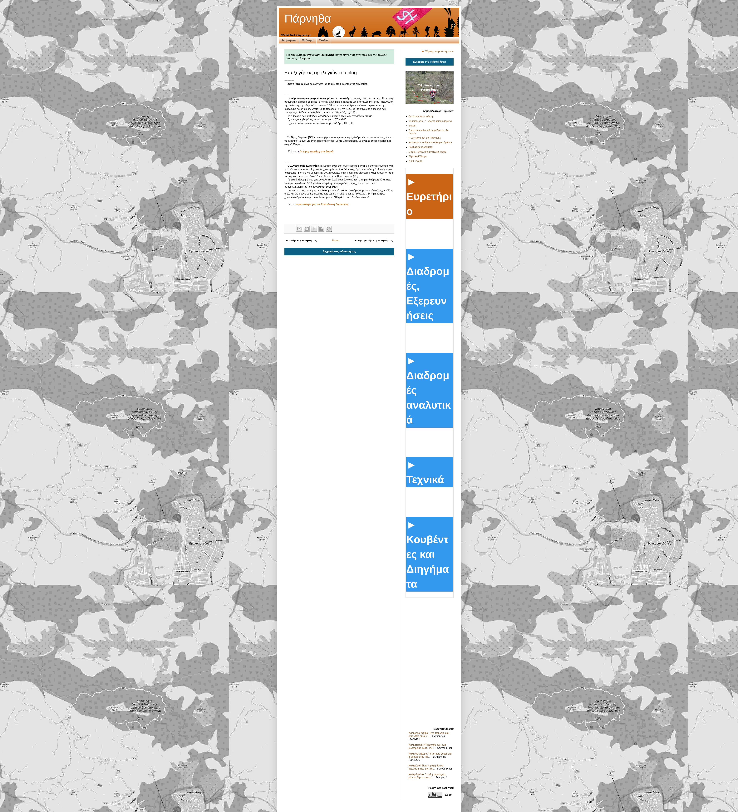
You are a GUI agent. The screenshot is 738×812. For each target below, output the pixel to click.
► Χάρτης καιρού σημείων (438, 51)
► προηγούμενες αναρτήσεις (373, 240)
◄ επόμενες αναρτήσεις (301, 240)
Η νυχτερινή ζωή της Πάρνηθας (425, 137)
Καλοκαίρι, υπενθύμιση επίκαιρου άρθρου (430, 142)
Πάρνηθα (307, 18)
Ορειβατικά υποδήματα (420, 147)
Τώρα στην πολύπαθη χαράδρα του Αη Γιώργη (429, 131)
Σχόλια (323, 40)
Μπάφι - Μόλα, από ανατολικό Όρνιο (427, 151)
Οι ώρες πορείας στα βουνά (316, 151)
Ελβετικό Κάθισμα (418, 156)
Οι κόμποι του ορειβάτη (421, 116)
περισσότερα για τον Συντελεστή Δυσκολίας (321, 204)
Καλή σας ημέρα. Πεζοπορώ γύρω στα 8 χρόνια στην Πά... (430, 755)
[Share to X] (314, 229)
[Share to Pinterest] (329, 229)
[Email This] (299, 229)
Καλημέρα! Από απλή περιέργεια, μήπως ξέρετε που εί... (427, 776)
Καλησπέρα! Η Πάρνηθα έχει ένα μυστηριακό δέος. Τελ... (427, 746)
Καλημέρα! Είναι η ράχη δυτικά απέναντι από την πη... (426, 767)
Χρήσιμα (307, 40)
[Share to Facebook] (321, 229)
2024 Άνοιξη (415, 161)
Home (335, 240)
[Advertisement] (430, 661)
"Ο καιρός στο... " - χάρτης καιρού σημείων (430, 121)
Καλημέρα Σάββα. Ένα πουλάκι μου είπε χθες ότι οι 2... (429, 734)
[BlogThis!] (307, 229)
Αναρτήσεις (288, 40)
